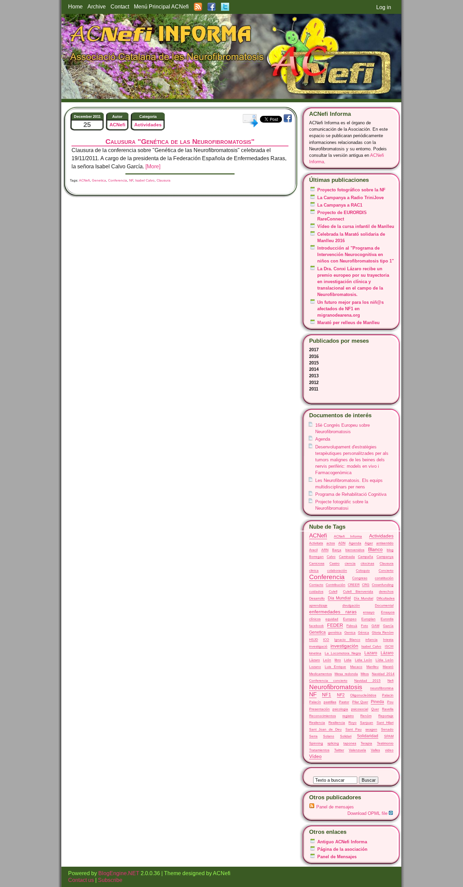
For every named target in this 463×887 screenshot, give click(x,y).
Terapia (366, 743)
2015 (314, 362)
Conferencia (327, 576)
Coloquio (363, 570)
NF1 (326, 694)
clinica (314, 570)
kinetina (315, 653)
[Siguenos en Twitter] (225, 6)
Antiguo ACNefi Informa (342, 841)
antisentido (385, 543)
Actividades (381, 535)
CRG (365, 585)
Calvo (331, 556)
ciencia (350, 563)
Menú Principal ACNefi (161, 6)
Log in (383, 7)
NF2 (341, 695)
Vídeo (315, 756)
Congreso (359, 578)
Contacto (316, 585)
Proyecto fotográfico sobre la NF (351, 189)
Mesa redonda (346, 674)
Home (75, 6)
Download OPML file (368, 813)
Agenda (322, 439)
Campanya (385, 556)
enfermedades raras (333, 611)
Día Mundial (363, 598)
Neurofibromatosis (335, 687)
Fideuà (351, 626)
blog (390, 550)
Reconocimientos (322, 716)
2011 (313, 389)
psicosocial (359, 709)
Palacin (388, 695)
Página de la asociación (342, 849)
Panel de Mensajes (337, 856)
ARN (324, 550)
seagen (371, 729)
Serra (313, 736)
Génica (363, 632)
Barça (336, 550)
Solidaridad (367, 736)
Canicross (316, 563)
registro (348, 716)
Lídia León (385, 660)
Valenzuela (357, 750)
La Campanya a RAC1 (339, 205)
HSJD (313, 639)
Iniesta (388, 639)
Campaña (365, 556)
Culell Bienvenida (358, 591)
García (388, 626)
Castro (334, 563)
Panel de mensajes (335, 806)
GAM (375, 626)
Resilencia (317, 722)
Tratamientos (319, 750)
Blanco (375, 549)
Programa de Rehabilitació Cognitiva (350, 494)
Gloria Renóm (383, 632)
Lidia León (364, 660)
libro (338, 660)
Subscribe (110, 880)
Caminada (347, 556)
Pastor (344, 702)
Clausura (387, 563)
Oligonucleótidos (363, 695)
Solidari (345, 736)
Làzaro (314, 660)
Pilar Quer (360, 702)
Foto (364, 626)
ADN (341, 543)
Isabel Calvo (371, 646)
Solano (328, 736)
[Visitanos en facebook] (211, 6)
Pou (390, 702)
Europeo (350, 619)
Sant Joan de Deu (325, 729)
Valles (375, 750)
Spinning (316, 743)
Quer (375, 709)
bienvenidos (354, 550)
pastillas (330, 702)
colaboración (337, 570)
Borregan (316, 556)
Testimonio (385, 743)
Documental (384, 605)
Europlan (368, 619)
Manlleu (372, 667)
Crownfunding (383, 585)
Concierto (386, 570)
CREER (354, 585)
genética (335, 632)
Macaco (356, 667)
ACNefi (318, 535)
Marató (388, 667)
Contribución (335, 585)
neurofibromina (382, 688)
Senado (387, 729)
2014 (314, 369)
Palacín (315, 702)
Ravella (388, 709)
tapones (349, 743)
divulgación (351, 605)
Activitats (316, 543)
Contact (119, 6)
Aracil (313, 550)
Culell (333, 591)
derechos (386, 591)
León (327, 660)
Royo (352, 722)
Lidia (347, 660)
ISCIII (389, 646)
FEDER (335, 625)
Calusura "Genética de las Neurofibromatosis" (180, 141)
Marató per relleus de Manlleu (348, 322)
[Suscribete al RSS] (198, 6)
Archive (96, 6)
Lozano (315, 667)
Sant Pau (353, 729)
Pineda (377, 701)
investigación (344, 646)
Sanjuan (366, 722)
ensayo (369, 612)
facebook (316, 626)
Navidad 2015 (367, 680)
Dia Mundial (339, 598)
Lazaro (370, 653)
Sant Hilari (385, 722)
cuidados (316, 591)
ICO (326, 639)
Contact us (81, 880)
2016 (314, 356)
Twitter (339, 750)
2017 (314, 349)
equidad (331, 619)
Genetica (317, 632)
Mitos (365, 674)
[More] (152, 166)
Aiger (369, 543)
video (389, 750)
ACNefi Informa (348, 536)
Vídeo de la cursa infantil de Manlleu (355, 226)
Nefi (390, 680)
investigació (318, 646)
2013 (314, 375)
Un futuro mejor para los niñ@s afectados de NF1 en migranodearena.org (350, 309)
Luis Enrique (335, 667)
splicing (333, 743)
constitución (384, 578)
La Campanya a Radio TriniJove (350, 197)
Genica (350, 632)
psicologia (340, 709)
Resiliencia (336, 722)
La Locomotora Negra (343, 653)
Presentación (319, 709)
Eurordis (387, 619)
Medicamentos (320, 674)
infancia (371, 639)
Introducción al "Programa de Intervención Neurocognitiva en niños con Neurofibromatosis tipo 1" (355, 254)
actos (330, 543)
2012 (314, 382)
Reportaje (386, 716)
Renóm (365, 716)
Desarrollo (317, 598)
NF (313, 694)
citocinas (367, 563)
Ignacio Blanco (347, 639)
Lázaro (387, 653)
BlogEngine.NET (118, 873)
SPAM (389, 736)
